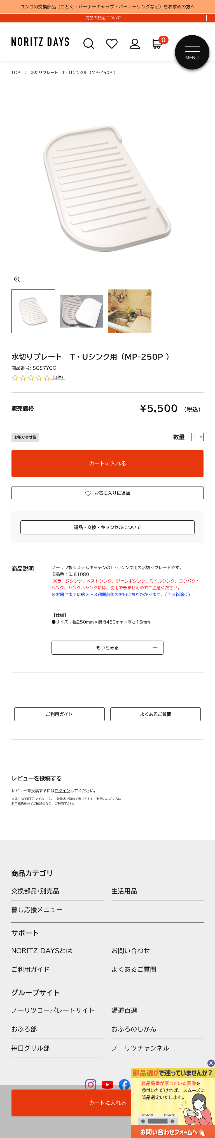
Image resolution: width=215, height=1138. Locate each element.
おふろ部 (24, 1029)
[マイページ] (135, 44)
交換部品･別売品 (35, 891)
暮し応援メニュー (37, 910)
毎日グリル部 (30, 1048)
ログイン (62, 791)
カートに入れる (107, 463)
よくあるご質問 (155, 714)
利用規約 (17, 803)
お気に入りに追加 (112, 493)
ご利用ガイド (59, 714)
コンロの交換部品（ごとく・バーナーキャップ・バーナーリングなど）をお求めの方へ (107, 6)
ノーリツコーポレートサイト (53, 1010)
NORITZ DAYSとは (41, 950)
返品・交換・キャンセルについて (107, 527)
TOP (15, 73)
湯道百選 (124, 1010)
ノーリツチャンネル (140, 1048)
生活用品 (124, 891)
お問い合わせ (130, 950)
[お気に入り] (112, 44)
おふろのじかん (133, 1029)
